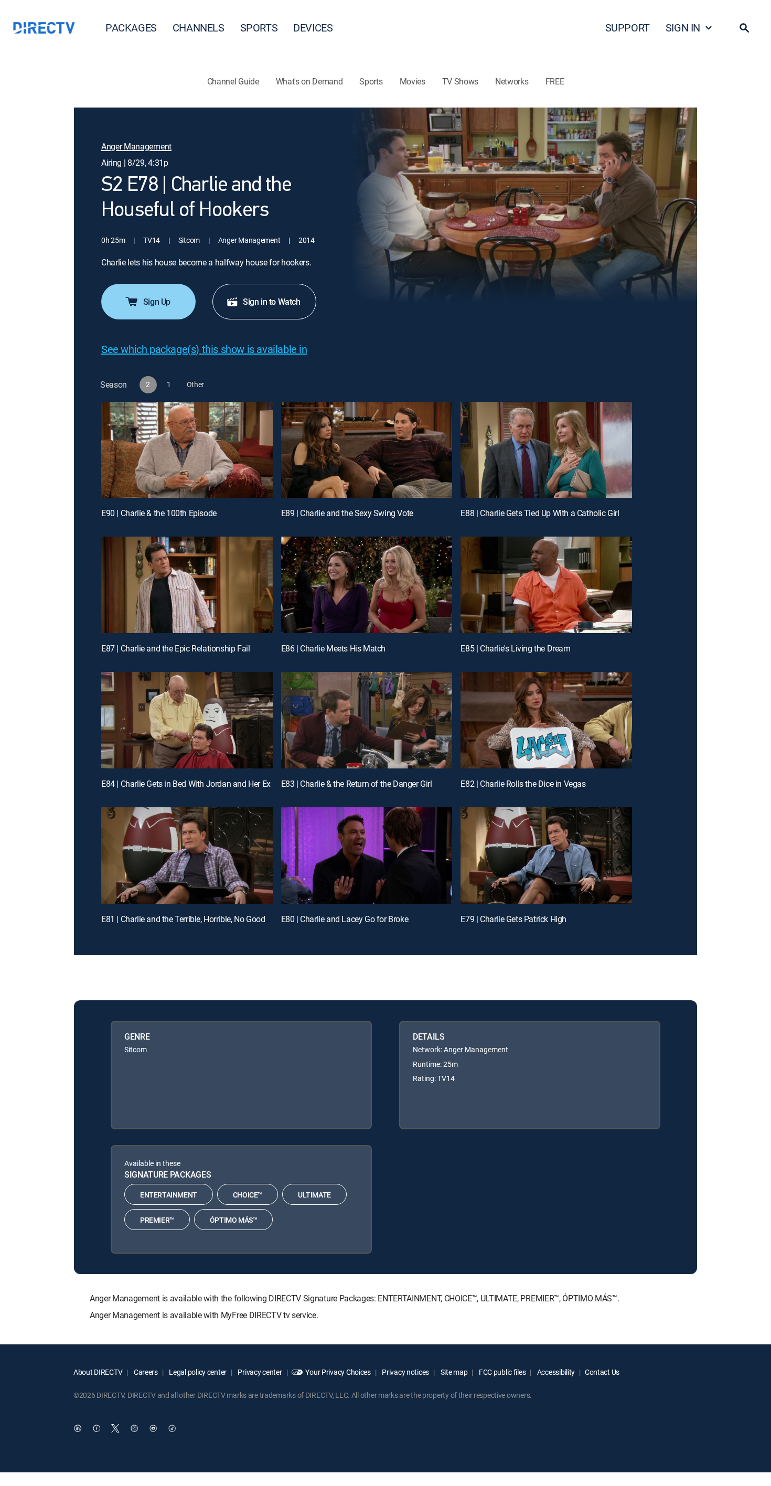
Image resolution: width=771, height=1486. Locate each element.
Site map (453, 1372)
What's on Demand (309, 81)
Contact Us (602, 1372)
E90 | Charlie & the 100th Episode (159, 513)
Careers (145, 1372)
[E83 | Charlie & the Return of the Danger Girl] (367, 720)
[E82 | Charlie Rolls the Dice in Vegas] (546, 720)
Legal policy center (197, 1372)
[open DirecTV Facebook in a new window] (96, 1429)
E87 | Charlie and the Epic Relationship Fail (175, 648)
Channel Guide (233, 81)
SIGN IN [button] (683, 27)
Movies (412, 81)
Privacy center (259, 1372)
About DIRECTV (97, 1372)
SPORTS (259, 27)
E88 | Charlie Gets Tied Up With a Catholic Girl (540, 513)
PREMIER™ (157, 1220)
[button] (744, 28)
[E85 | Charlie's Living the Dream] (546, 585)
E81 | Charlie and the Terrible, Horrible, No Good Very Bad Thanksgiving (224, 919)
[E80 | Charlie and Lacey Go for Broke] (367, 855)
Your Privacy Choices (337, 1372)
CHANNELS (198, 27)
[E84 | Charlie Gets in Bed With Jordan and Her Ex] (187, 720)
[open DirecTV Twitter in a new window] (115, 1429)
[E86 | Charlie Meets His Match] (367, 585)
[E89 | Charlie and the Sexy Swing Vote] (367, 450)
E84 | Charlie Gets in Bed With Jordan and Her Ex (186, 783)
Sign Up (156, 301)
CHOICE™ (247, 1195)
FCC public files (501, 1372)
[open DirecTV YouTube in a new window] (153, 1429)
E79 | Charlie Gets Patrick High (513, 919)
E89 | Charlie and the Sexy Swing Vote (347, 513)
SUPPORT (627, 27)
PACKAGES (131, 27)
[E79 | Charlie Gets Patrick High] (546, 855)
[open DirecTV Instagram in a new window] (134, 1429)
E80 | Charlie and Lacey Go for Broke (345, 919)
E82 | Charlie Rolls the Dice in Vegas (523, 783)
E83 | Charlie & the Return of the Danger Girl (356, 783)
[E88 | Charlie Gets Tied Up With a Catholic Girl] (546, 450)
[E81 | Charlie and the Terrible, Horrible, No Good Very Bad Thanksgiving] (187, 855)
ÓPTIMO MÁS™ (234, 1220)
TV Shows (460, 81)
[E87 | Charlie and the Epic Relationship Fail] (187, 585)
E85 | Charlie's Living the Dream (515, 648)
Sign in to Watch (272, 301)
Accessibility (555, 1372)
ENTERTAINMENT (168, 1195)
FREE (554, 81)
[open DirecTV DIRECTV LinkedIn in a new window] (77, 1429)
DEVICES (313, 27)
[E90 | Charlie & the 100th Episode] (187, 450)
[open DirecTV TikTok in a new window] (172, 1429)
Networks (511, 81)
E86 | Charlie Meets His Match (333, 648)
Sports (370, 81)
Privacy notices (405, 1372)
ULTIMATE (314, 1195)
